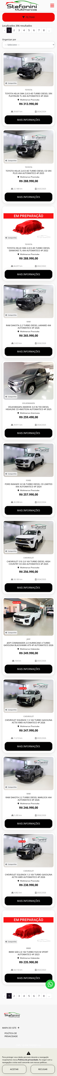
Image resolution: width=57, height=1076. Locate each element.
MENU (52, 5)
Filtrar (30, 17)
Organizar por (9, 39)
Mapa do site (9, 1027)
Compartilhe (12, 83)
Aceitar (14, 1069)
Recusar (42, 1069)
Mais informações (28, 119)
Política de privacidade (11, 1035)
